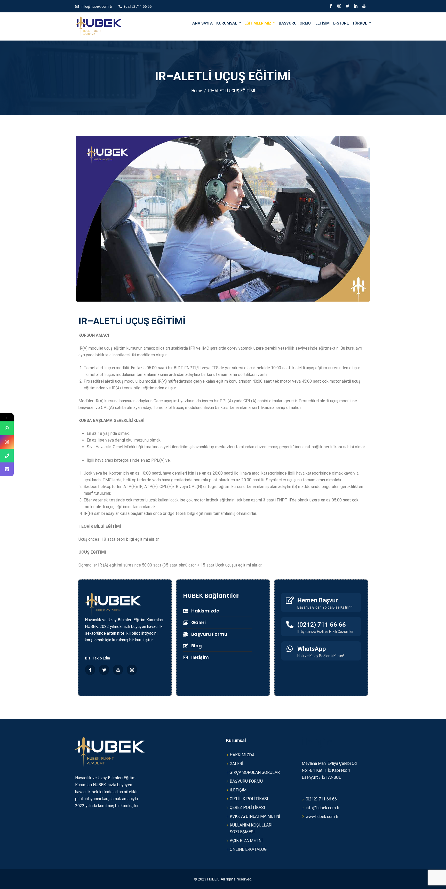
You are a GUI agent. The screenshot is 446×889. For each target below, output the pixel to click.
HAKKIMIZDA (242, 754)
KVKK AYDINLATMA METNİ (255, 816)
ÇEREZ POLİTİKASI (247, 807)
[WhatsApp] (289, 648)
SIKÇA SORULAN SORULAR (255, 772)
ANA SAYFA (202, 23)
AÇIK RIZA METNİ (246, 840)
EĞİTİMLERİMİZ (257, 23)
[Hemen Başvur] (289, 600)
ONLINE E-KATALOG (248, 849)
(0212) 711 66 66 (138, 6)
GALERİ (236, 763)
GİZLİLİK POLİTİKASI (249, 798)
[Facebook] (331, 6)
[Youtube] (364, 6)
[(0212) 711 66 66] (289, 624)
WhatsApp (311, 648)
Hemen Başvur (317, 600)
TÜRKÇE (359, 23)
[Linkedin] (355, 6)
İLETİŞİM (322, 23)
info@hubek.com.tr (96, 6)
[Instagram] (339, 6)
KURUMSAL (226, 23)
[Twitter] (347, 6)
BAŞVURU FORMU (295, 23)
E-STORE (341, 23)
